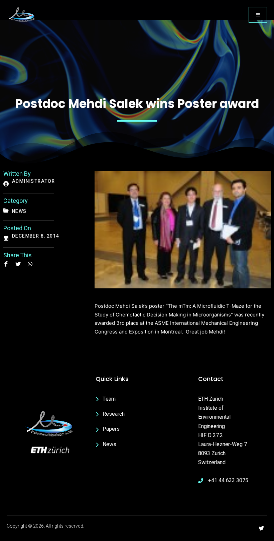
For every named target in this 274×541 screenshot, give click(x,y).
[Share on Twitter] (18, 264)
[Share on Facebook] (6, 264)
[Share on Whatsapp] (30, 264)
